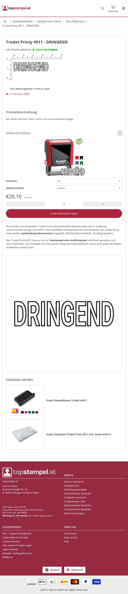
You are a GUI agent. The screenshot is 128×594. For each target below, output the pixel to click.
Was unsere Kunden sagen (17, 545)
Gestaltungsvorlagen (75, 489)
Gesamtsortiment (22, 21)
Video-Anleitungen (74, 513)
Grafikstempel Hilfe (74, 501)
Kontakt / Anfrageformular (17, 553)
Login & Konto (10, 549)
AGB (66, 541)
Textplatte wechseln (75, 497)
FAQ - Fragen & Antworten (17, 533)
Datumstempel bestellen (78, 505)
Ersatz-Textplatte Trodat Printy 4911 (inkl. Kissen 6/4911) (78, 434)
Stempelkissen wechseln (77, 493)
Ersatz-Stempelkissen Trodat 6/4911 (66, 400)
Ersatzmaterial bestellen (77, 509)
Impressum (70, 533)
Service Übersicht (74, 481)
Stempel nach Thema (49, 21)
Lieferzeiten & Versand (15, 537)
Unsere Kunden (11, 541)
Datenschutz (71, 537)
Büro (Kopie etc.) (75, 21)
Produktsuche (71, 485)
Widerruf (7, 557)
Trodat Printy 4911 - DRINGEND (20, 25)
